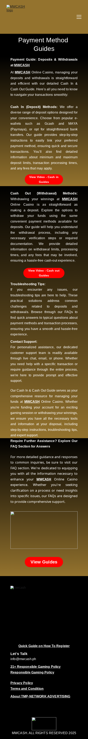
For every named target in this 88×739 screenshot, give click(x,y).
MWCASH (22, 65)
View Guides (43, 561)
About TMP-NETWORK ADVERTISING (40, 696)
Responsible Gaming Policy (32, 672)
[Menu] (79, 17)
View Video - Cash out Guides (44, 273)
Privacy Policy (21, 683)
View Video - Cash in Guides (44, 179)
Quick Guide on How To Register (44, 646)
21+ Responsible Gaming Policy (35, 666)
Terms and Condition (27, 688)
